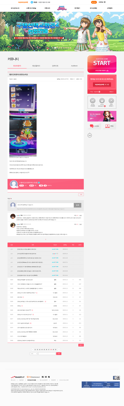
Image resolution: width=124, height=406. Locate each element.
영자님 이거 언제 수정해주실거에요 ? (27, 292)
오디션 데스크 (15, 8)
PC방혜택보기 (111, 105)
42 (37, 349)
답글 (81, 215)
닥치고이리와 (55, 310)
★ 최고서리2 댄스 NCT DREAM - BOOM (27, 332)
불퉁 (55, 279)
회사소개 (13, 380)
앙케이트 (55, 66)
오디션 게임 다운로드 (101, 70)
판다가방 (20, 297)
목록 (81, 194)
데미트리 (55, 327)
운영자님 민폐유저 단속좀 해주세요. (26, 340)
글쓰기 (81, 345)
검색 (59, 353)
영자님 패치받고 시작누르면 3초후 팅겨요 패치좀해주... (31, 301)
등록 (77, 205)
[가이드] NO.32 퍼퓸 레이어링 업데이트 (26, 253)
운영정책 (53, 380)
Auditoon (74, 66)
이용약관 (21, 380)
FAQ (109, 126)
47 (48, 349)
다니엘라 (55, 292)
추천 (75, 215)
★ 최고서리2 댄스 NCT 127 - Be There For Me (28, 319)
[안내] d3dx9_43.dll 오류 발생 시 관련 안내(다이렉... (29, 271)
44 (41, 349)
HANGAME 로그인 (102, 84)
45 (44, 349)
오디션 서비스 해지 (64, 380)
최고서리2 (55, 319)
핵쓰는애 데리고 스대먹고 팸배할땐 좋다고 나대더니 (30, 288)
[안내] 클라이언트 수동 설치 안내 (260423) (27, 275)
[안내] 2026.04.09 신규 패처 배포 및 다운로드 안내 (29, 258)
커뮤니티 (47, 8)
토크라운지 (17, 66)
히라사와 (55, 297)
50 (55, 349)
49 (53, 349)
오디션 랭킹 (93, 8)
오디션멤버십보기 (101, 105)
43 (39, 349)
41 (35, 349)
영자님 (20, 306)
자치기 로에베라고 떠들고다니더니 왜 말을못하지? (29, 284)
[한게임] (23, 2)
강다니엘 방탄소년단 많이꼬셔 (24, 327)
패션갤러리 (36, 66)
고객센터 (109, 8)
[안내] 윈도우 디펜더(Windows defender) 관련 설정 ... (29, 266)
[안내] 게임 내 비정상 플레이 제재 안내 (26, 249)
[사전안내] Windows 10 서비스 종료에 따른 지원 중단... (30, 262)
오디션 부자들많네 (21, 336)
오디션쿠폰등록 (93, 105)
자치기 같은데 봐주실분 (24, 323)
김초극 (55, 323)
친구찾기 (77, 8)
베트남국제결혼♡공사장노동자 (25, 279)
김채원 (55, 306)
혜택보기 (111, 91)
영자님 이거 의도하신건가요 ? (25, 314)
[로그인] (94, 2)
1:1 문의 (94, 126)
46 (46, 349)
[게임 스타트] (101, 61)
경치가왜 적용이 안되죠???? (25, 310)
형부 (55, 301)
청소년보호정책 (43, 380)
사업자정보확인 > (54, 385)
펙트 (55, 340)
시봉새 (14, 79)
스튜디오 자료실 (31, 8)
